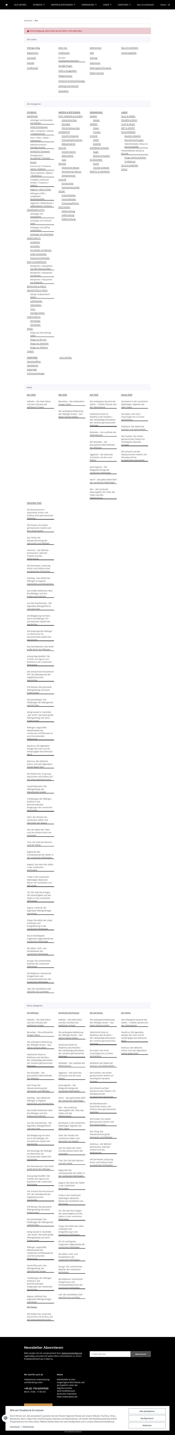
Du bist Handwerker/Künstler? (69, 59)
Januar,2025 (126, 394)
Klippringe (32, 369)
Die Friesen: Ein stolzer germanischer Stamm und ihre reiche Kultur (39, 528)
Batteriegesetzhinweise (100, 68)
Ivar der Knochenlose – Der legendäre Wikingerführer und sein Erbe (39, 606)
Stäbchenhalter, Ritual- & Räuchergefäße (136, 145)
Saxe (64, 159)
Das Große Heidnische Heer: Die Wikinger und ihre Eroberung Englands (40, 593)
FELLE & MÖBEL (128, 116)
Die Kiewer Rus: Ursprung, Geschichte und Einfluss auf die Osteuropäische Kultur (40, 776)
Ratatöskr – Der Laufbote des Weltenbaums (103, 433)
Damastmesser (68, 175)
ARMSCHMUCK (34, 238)
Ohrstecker (35, 325)
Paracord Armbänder (40, 258)
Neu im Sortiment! (145, 4)
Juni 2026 (31, 394)
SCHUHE (93, 136)
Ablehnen (147, 1425)
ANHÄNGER (32, 116)
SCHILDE (62, 179)
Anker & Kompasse (39, 127)
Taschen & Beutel (101, 167)
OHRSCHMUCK (33, 317)
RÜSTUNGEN (64, 207)
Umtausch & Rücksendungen (72, 81)
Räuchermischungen (134, 140)
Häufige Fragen (65, 65)
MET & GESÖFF (128, 128)
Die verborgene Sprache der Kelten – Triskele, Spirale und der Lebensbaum (103, 404)
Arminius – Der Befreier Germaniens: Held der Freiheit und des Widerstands (38, 554)
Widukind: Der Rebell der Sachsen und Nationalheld (133, 428)
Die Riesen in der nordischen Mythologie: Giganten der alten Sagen (134, 404)
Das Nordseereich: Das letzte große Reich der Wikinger (40, 648)
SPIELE (124, 169)
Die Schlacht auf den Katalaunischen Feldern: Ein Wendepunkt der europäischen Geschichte (134, 455)
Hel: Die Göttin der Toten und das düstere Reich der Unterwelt (39, 832)
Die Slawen (32, 1307)
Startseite (31, 58)
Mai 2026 (63, 394)
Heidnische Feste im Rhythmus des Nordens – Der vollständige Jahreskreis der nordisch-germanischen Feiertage (102, 420)
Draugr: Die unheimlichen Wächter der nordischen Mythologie (39, 963)
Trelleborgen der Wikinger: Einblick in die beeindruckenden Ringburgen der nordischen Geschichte (39, 805)
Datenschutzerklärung (72, 1353)
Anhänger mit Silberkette (41, 234)
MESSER (62, 163)
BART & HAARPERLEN (36, 262)
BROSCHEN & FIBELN (36, 286)
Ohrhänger (35, 321)
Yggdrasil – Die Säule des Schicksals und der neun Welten (101, 457)
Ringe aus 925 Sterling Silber (40, 334)
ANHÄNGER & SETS (35, 210)
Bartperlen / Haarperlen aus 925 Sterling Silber (41, 267)
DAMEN (93, 116)
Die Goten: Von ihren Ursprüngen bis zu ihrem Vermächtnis (132, 417)
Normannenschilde (70, 187)
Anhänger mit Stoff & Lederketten (40, 229)
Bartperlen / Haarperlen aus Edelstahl (41, 281)
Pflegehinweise (65, 76)
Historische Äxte (69, 120)
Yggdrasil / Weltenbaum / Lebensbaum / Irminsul (42, 204)
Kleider (96, 120)
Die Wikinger (33, 1013)
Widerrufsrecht (97, 73)
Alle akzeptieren (147, 1411)
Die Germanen (96, 1013)
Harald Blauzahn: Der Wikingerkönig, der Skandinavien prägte (37, 789)
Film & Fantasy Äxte (71, 128)
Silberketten (35, 305)
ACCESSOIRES (96, 159)
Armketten (35, 242)
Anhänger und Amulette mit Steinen (41, 121)
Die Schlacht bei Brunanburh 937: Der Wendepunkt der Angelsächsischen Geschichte (40, 676)
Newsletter (63, 91)
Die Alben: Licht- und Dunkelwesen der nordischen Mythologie (37, 951)
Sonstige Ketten (37, 313)
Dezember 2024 (34, 503)
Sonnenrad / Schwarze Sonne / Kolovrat (40, 167)
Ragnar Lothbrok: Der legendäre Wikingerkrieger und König (39, 910)
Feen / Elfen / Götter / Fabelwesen (40, 139)
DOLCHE (62, 148)
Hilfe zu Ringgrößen (68, 71)
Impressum (15, 1426)
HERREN (93, 124)
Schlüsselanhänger (36, 373)
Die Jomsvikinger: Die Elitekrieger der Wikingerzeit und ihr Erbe (40, 702)
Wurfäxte (66, 124)
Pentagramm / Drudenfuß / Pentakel (40, 157)
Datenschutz (28, 1426)
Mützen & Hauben (101, 155)
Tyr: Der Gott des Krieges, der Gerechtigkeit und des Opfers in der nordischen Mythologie (39, 896)
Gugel (95, 152)
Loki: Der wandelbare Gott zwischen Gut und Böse (39, 990)
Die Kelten (126, 1013)
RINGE (30, 328)
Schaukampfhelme (70, 203)
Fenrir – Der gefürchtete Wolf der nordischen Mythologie (103, 481)
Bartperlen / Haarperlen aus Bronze (41, 274)
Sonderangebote (128, 53)
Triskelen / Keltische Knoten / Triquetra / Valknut (39, 182)
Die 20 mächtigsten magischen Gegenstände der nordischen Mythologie (40, 938)
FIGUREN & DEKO (129, 120)
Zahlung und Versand (68, 86)
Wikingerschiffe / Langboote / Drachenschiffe (38, 196)
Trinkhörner (130, 161)
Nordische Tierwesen (40, 151)
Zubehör (97, 144)
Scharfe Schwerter (70, 136)
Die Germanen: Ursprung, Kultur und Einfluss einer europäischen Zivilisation (39, 568)
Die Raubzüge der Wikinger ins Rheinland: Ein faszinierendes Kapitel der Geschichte (39, 635)
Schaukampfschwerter (72, 140)
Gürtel (96, 163)
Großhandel (32, 68)
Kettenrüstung (68, 211)
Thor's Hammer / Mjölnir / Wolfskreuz (41, 174)
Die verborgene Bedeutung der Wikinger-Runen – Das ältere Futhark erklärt (71, 414)
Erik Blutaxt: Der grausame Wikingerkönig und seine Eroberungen (39, 690)
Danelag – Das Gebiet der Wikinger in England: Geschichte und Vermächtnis (40, 581)
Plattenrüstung (68, 219)
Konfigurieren (147, 1418)
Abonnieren (140, 1354)
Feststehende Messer (71, 171)
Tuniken (96, 132)
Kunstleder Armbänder (41, 250)
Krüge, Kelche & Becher (135, 157)
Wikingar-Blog (33, 47)
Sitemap (93, 58)
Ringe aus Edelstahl (39, 343)
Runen (33, 162)
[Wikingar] (6, 4)
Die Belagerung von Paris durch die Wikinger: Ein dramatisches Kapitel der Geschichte (38, 620)
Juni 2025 (94, 394)
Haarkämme (32, 365)
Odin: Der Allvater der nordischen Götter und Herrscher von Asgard (37, 820)
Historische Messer (70, 167)
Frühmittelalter (69, 195)
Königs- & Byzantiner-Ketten (40, 295)
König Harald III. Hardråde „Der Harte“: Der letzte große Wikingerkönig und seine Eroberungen (40, 716)
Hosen (96, 128)
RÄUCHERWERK (128, 132)
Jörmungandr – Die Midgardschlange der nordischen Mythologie (100, 470)
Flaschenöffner (34, 361)
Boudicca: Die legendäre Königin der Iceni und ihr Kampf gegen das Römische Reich (39, 750)
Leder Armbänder (38, 254)
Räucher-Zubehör (133, 136)
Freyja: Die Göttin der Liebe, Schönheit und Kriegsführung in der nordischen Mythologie (39, 924)
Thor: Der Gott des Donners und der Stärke (39, 843)
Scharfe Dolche (69, 152)
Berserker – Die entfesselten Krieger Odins (71, 403)
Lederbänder (36, 301)
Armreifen (35, 246)
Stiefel (96, 140)
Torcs (32, 309)
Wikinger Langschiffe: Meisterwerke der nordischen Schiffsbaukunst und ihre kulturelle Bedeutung (40, 733)
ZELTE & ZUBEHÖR (129, 165)
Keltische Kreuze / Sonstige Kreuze (38, 146)
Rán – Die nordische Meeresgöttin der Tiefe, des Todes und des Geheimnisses (102, 493)
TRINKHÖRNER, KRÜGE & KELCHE (132, 152)
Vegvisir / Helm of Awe (40, 189)
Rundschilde (67, 183)
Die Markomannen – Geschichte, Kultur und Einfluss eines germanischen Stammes (40, 514)
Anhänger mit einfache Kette (40, 222)
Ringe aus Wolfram (39, 347)
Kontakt (30, 63)
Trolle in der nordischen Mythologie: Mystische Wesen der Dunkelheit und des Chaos (39, 881)
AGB (92, 53)
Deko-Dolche (67, 155)
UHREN (30, 351)
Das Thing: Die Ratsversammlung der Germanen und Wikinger (38, 540)
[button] (167, 4)
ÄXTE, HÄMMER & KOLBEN (70, 116)
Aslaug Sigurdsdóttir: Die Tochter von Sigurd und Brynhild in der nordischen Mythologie (39, 660)
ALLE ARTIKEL (66, 357)
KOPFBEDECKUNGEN (99, 148)
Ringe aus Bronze (38, 339)
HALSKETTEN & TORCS (37, 290)
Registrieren (32, 53)
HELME (62, 191)
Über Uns (63, 47)
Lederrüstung (68, 215)
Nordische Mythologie (68, 1013)
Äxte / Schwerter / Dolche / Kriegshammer (41, 132)
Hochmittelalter (69, 199)
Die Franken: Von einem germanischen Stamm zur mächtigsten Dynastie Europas (133, 440)
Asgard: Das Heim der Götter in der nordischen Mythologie (40, 867)
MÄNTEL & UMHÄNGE (100, 171)
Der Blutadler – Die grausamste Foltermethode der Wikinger (102, 445)
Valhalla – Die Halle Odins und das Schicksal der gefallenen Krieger (39, 404)
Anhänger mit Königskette (36, 215)
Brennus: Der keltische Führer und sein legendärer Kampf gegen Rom (39, 764)
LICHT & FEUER (128, 124)
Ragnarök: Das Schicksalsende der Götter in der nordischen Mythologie (40, 855)
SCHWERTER (64, 132)
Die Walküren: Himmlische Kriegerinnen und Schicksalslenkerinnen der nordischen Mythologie (39, 977)
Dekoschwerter (68, 144)
